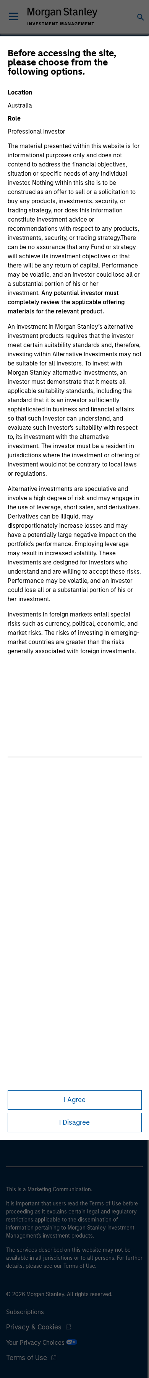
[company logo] (62, 16)
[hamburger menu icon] (13, 16)
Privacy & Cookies (34, 1327)
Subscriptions (25, 1312)
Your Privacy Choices (36, 1342)
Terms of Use (26, 1358)
